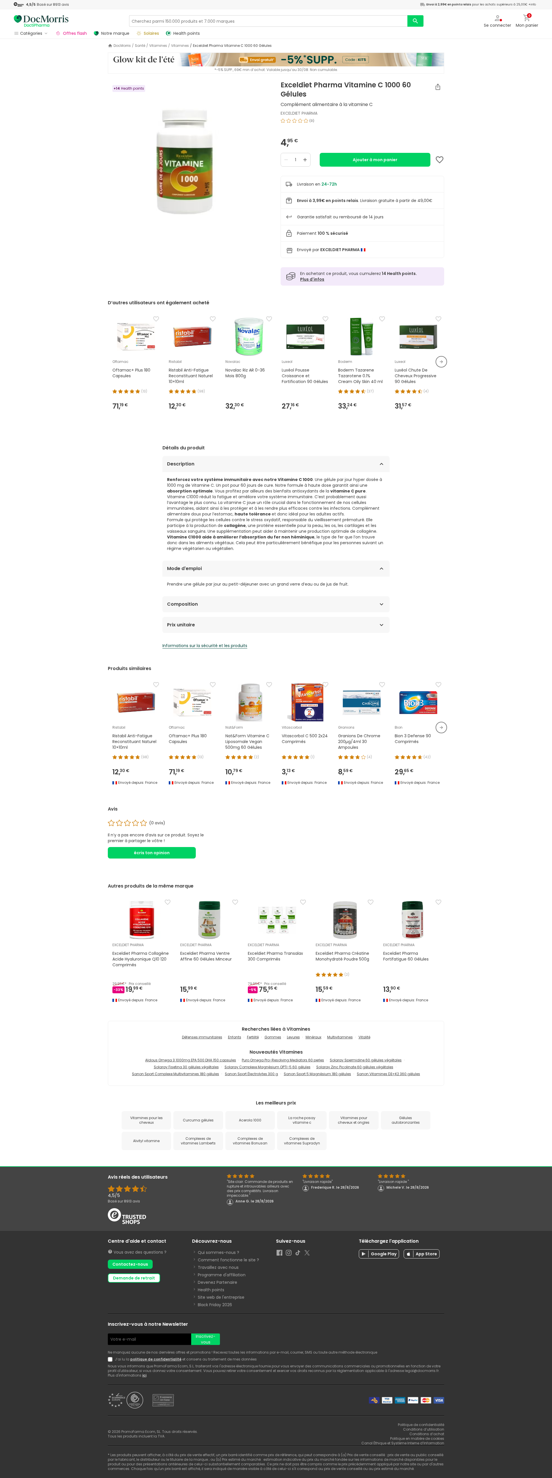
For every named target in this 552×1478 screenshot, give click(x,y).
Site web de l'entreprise (221, 1297)
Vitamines (158, 45)
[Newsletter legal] (111, 1359)
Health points (211, 1290)
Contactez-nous (130, 1264)
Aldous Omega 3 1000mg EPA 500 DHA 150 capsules (190, 1060)
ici (144, 1375)
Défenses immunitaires (202, 1037)
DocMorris (122, 45)
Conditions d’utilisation (423, 1429)
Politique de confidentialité (421, 1424)
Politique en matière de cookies (417, 1438)
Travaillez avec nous (218, 1267)
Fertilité (253, 1037)
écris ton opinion (152, 853)
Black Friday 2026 (215, 1305)
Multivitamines (340, 1037)
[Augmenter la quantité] (305, 159)
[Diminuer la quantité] (286, 159)
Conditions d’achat (426, 1433)
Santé (140, 45)
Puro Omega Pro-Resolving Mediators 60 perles (283, 1060)
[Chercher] (415, 21)
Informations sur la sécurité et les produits (204, 645)
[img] (189, 152)
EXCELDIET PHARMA (299, 113)
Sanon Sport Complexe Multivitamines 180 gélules (175, 1073)
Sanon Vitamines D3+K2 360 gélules (388, 1073)
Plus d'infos (312, 279)
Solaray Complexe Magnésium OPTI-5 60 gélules (267, 1067)
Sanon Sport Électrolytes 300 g (251, 1073)
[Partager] (438, 86)
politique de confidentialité (155, 1359)
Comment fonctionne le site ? (228, 1260)
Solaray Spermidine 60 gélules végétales (366, 1060)
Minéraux (313, 1037)
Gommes (272, 1037)
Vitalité (364, 1037)
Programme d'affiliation (222, 1275)
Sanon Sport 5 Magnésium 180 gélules (317, 1073)
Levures (293, 1037)
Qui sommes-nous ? (218, 1252)
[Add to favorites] (439, 159)
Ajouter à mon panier (375, 160)
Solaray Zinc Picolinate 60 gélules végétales (354, 1067)
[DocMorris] (41, 20)
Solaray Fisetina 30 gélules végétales (186, 1067)
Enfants (234, 1037)
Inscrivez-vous (205, 1339)
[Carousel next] (441, 361)
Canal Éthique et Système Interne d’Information (402, 1443)
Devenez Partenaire (217, 1282)
